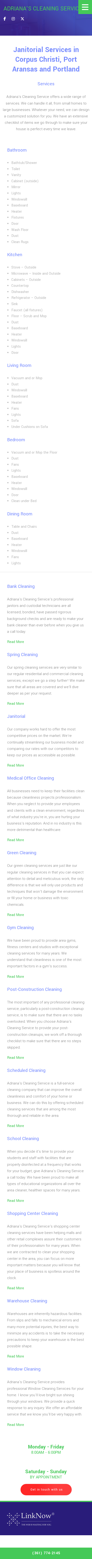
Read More (16, 641)
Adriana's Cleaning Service (43, 9)
